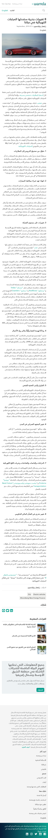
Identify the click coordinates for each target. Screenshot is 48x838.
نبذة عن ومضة (17, 3)
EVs (29, 594)
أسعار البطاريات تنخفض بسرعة (31, 95)
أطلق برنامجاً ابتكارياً (39, 808)
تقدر (36, 247)
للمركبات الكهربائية (26, 146)
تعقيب (39, 103)
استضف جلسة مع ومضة (37, 799)
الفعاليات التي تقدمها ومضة (36, 786)
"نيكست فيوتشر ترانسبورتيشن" (24, 484)
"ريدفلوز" (37, 290)
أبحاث (44, 782)
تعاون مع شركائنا (40, 804)
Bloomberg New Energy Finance (32, 597)
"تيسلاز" (17, 287)
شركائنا (43, 764)
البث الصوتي (41, 777)
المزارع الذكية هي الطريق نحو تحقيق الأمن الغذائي (21, 648)
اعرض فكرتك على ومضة (37, 813)
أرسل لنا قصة (41, 795)
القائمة (12, 10)
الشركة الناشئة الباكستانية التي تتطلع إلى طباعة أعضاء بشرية (19, 625)
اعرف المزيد (26, 747)
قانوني (43, 769)
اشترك (40, 690)
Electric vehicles (39, 594)
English (5, 10)
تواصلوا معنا (6, 3)
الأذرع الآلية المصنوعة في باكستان (24, 635)
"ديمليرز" (19, 290)
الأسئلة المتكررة (40, 760)
